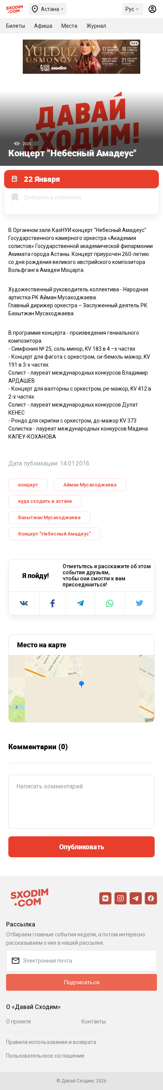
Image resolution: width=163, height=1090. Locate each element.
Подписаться (81, 982)
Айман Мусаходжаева (89, 485)
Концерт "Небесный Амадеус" (54, 534)
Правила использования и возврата (51, 1042)
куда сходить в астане (45, 501)
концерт (28, 485)
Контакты (94, 1021)
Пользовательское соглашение (45, 1056)
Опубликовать (81, 846)
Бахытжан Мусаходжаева (49, 517)
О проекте (18, 1021)
